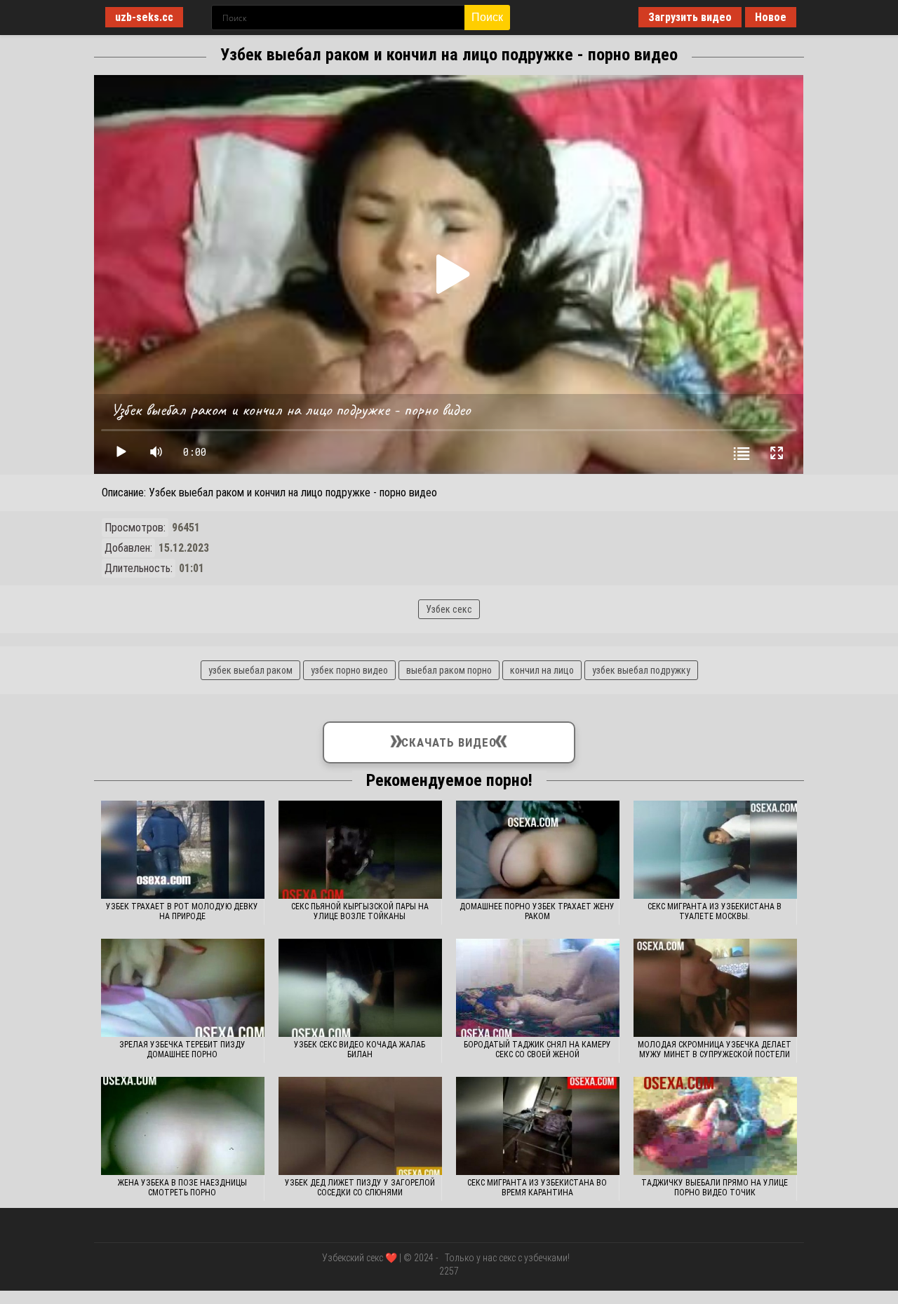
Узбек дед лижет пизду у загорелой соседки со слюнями (360, 1187)
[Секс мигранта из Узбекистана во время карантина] (537, 1126)
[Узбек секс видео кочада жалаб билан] (360, 988)
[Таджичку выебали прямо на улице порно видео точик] (715, 1126)
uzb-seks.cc (144, 17)
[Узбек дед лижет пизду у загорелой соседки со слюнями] (360, 1126)
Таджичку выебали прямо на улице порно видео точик (714, 1187)
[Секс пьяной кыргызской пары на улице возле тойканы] (360, 850)
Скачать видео (449, 739)
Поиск (487, 17)
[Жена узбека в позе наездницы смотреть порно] (182, 1126)
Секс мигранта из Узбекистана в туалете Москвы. (715, 911)
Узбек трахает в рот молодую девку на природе (182, 911)
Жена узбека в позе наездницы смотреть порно (182, 1187)
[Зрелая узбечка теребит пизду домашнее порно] (182, 988)
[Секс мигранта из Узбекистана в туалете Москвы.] (715, 850)
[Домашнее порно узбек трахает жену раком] (537, 850)
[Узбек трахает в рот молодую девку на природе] (182, 850)
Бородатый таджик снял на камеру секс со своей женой (537, 1049)
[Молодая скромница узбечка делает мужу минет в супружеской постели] (715, 988)
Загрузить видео (690, 17)
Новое (770, 17)
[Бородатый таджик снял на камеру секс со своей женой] (537, 988)
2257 (449, 1271)
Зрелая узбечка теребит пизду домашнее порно (182, 1049)
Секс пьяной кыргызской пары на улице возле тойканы (360, 911)
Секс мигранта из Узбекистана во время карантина (537, 1187)
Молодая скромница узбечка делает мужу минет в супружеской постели (714, 1049)
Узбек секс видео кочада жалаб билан (359, 1049)
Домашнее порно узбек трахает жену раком (537, 911)
